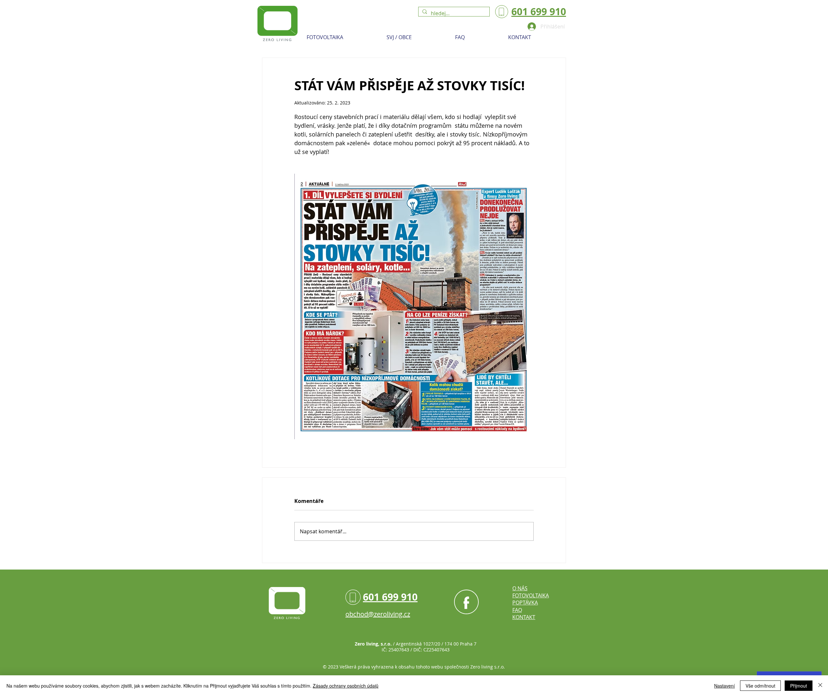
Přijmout (798, 685)
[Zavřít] (820, 685)
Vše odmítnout (760, 685)
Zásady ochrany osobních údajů (345, 685)
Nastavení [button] (724, 685)
